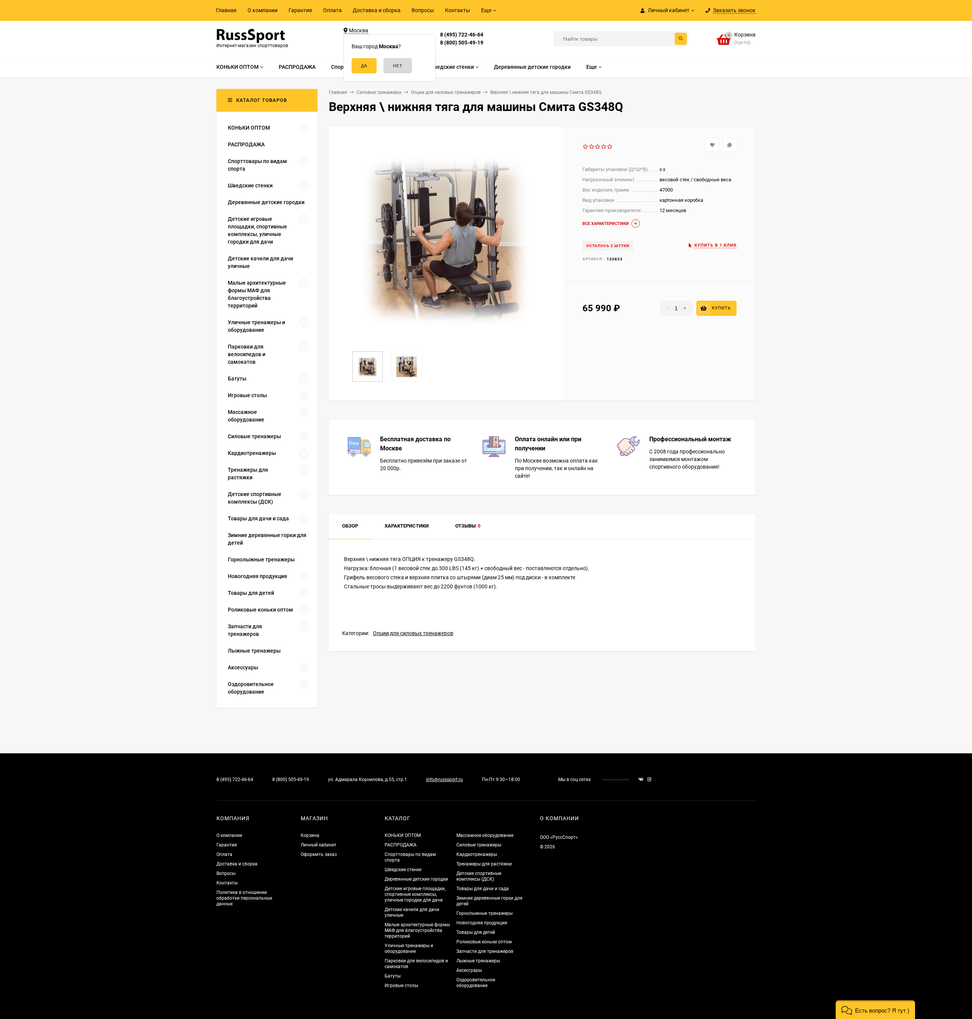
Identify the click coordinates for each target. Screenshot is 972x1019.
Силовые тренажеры (478, 845)
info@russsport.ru (444, 779)
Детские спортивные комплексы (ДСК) (478, 876)
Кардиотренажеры (476, 854)
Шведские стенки (403, 869)
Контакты (457, 10)
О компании (263, 10)
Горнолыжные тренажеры (484, 913)
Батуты (393, 976)
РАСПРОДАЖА (401, 845)
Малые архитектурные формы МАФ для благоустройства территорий (417, 930)
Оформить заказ (319, 854)
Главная (226, 10)
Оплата (332, 10)
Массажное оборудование (484, 835)
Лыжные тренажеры (478, 961)
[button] (875, 1009)
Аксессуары (469, 970)
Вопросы (423, 10)
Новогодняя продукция (481, 922)
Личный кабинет (318, 845)
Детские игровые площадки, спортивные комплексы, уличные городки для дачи (415, 894)
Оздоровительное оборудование (475, 982)
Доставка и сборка (377, 10)
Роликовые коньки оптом (484, 942)
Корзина (310, 835)
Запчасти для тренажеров (484, 951)
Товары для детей (475, 932)
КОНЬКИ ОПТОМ (403, 835)
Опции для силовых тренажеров (413, 633)
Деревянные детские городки (416, 879)
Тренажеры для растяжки (484, 864)
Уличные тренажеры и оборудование (409, 948)
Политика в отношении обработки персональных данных (244, 898)
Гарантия (300, 10)
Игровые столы (401, 985)
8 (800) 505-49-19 (461, 43)
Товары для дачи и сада (482, 888)
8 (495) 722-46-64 (461, 35)
